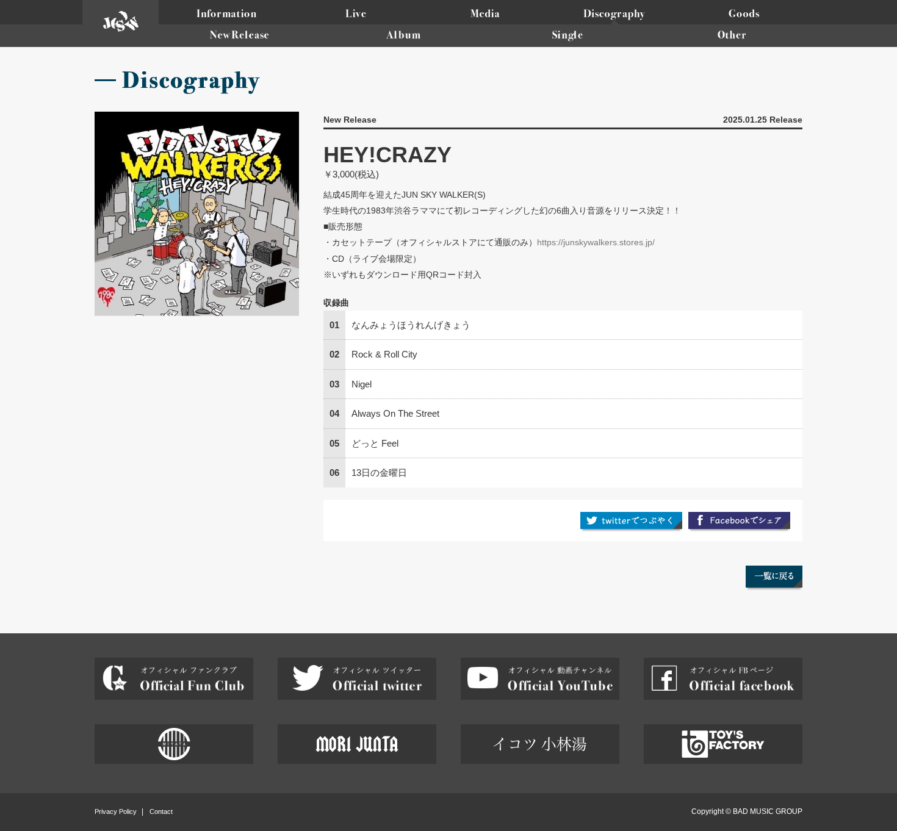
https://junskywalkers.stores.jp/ (596, 242)
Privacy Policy (116, 811)
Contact (161, 811)
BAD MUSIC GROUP (767, 811)
